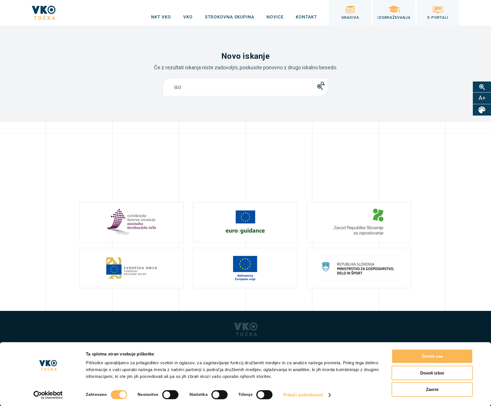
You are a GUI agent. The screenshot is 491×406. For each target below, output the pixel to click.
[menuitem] (161, 17)
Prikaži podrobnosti (303, 394)
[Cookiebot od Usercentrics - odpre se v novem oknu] (48, 395)
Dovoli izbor (432, 373)
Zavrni (432, 389)
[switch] (170, 394)
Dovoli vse (432, 356)
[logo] (43, 13)
